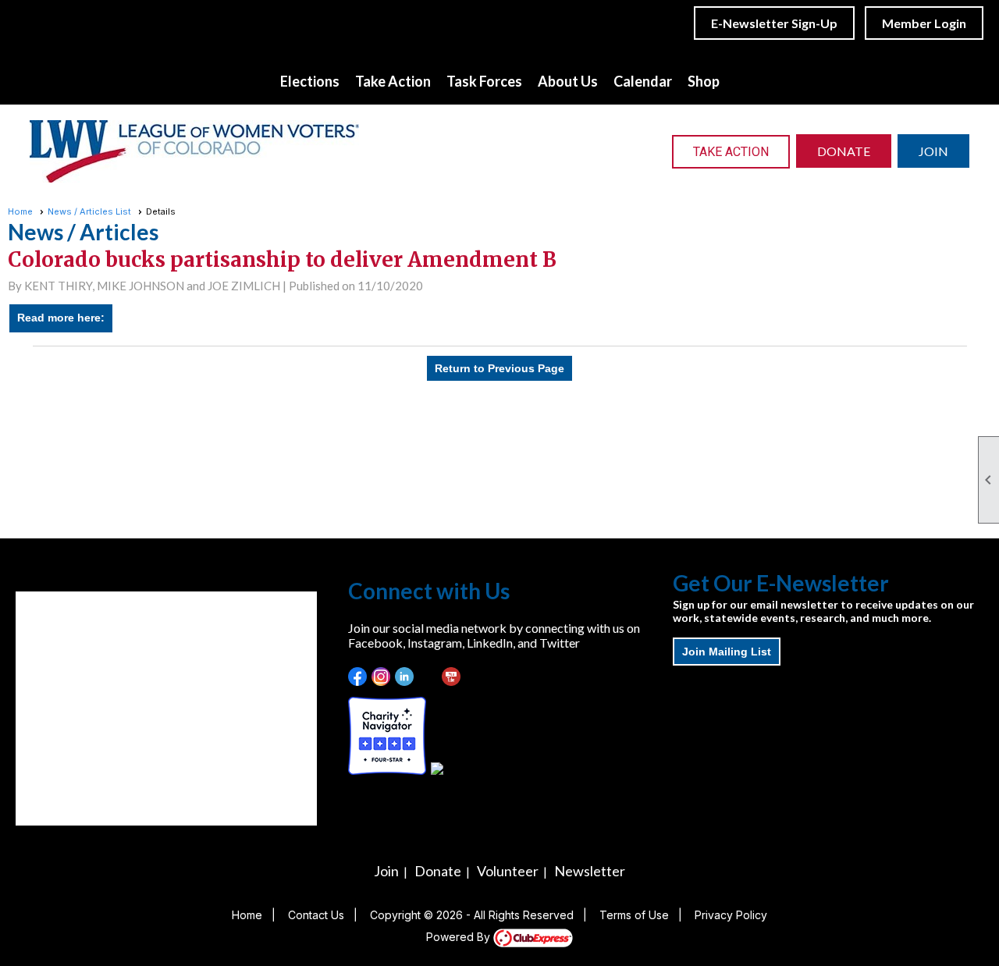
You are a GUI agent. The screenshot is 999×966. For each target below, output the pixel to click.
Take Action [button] (393, 81)
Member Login (924, 23)
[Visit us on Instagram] (381, 677)
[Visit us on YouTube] (451, 677)
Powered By (459, 936)
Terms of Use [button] (634, 915)
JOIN (933, 151)
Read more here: (61, 317)
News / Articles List (89, 211)
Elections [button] (310, 81)
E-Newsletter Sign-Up (774, 23)
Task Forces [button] (484, 81)
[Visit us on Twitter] (428, 677)
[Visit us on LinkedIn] (404, 677)
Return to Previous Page (499, 368)
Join (386, 870)
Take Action (731, 151)
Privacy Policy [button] (731, 915)
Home (20, 211)
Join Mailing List (726, 651)
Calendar (642, 81)
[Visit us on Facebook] (358, 677)
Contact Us (316, 915)
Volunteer (508, 870)
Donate (437, 870)
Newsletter (589, 870)
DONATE (843, 151)
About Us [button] (568, 81)
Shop (704, 81)
